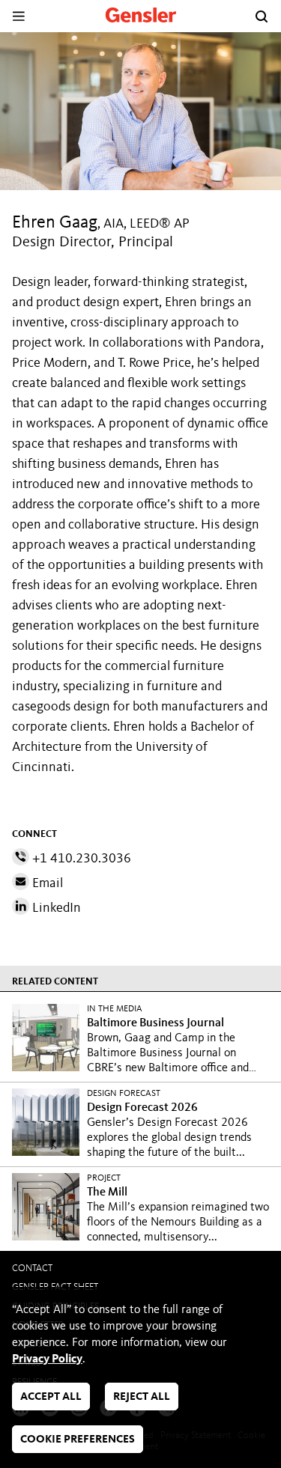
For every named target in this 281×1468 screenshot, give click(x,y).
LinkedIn (55, 908)
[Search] (261, 16)
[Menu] (18, 16)
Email (46, 883)
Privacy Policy (47, 1359)
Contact (32, 1268)
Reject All (141, 1397)
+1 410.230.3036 (80, 858)
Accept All (51, 1397)
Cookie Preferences (77, 1440)
